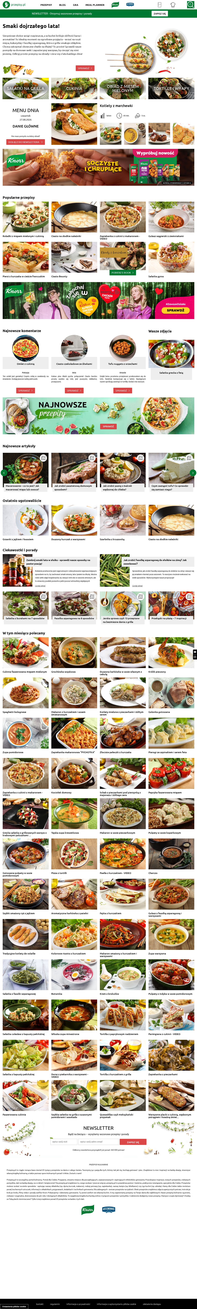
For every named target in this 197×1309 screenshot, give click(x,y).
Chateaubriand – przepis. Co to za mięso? (170, 487)
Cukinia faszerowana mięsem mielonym (25, 671)
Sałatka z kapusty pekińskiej (18, 1074)
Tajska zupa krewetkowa (65, 832)
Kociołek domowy (61, 792)
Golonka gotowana (159, 712)
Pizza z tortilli (59, 873)
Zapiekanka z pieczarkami (163, 1074)
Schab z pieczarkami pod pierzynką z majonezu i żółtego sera (120, 793)
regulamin (55, 1304)
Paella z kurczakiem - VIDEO (115, 873)
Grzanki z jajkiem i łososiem (18, 539)
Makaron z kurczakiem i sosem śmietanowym (68, 713)
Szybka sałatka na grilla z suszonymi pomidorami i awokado (71, 1115)
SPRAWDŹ (83, 68)
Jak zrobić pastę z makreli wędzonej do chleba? (20, 487)
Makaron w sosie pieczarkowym (117, 832)
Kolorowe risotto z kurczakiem (68, 953)
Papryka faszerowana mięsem (165, 792)
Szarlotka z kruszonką (112, 539)
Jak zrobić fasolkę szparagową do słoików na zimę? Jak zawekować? (155, 561)
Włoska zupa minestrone (65, 1034)
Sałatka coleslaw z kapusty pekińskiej (24, 1034)
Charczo (152, 873)
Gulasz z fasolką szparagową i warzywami (165, 914)
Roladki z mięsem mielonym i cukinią (23, 236)
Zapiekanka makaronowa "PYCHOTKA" (73, 752)
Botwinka (56, 993)
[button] (4, 472)
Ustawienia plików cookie (14, 1306)
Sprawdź (24, 390)
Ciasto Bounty (59, 276)
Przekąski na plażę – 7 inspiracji (169, 618)
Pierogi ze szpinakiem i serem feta (167, 752)
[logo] (14, 4)
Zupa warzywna (157, 953)
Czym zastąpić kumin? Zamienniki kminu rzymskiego (122, 487)
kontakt (39, 1304)
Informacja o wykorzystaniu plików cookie (116, 1304)
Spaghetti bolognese (14, 712)
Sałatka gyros (156, 276)
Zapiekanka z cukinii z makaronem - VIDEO (120, 237)
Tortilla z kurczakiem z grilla (115, 1074)
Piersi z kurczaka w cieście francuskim (24, 276)
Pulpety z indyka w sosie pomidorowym (170, 993)
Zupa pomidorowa (13, 752)
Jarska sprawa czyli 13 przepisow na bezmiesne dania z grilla (121, 620)
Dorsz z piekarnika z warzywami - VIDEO (69, 1075)
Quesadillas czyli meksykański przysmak (116, 1115)
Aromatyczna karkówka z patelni (69, 913)
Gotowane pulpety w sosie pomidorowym (17, 874)
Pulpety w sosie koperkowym (164, 832)
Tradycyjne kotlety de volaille (19, 953)
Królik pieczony (157, 671)
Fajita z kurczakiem (110, 913)
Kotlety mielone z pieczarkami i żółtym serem (122, 713)
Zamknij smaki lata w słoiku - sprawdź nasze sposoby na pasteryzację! (58, 561)
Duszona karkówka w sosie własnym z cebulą (121, 673)
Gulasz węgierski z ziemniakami (166, 236)
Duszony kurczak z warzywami (68, 539)
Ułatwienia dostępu (152, 1304)
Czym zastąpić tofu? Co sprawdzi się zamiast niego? (72, 487)
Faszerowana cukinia (14, 1114)
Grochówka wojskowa (63, 671)
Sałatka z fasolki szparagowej (19, 993)
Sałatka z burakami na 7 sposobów (25, 618)
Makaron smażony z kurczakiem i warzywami (118, 954)
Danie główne (26, 126)
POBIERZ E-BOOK (121, 272)
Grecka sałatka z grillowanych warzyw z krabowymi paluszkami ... (25, 834)
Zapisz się (133, 1142)
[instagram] (195, 656)
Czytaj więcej (40, 586)
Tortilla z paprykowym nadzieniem (119, 1034)
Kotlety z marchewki (116, 105)
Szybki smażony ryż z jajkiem (19, 913)
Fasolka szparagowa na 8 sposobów (74, 618)
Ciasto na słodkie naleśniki (66, 236)
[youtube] (195, 652)
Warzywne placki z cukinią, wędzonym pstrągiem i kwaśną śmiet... (169, 1115)
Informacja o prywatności (78, 1304)
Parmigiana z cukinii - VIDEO (164, 1034)
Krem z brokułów (109, 993)
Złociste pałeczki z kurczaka (115, 752)
